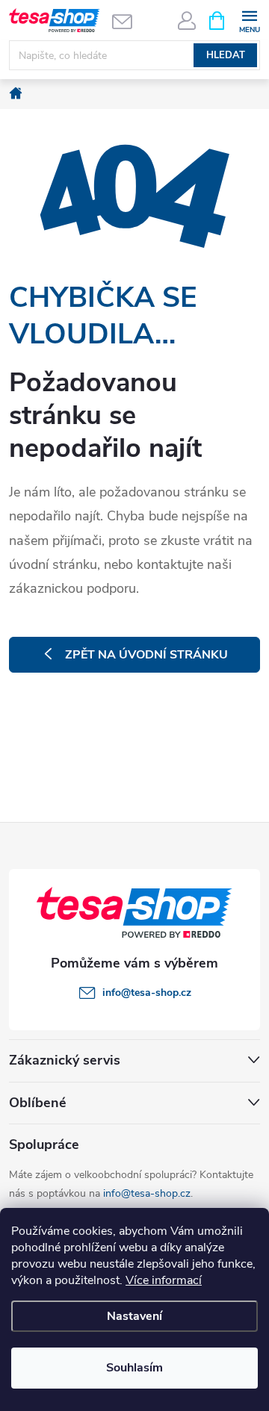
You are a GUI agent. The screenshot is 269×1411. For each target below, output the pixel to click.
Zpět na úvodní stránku (146, 655)
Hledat (225, 55)
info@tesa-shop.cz (147, 1193)
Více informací (164, 1280)
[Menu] (249, 20)
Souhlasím (134, 1367)
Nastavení (134, 1316)
